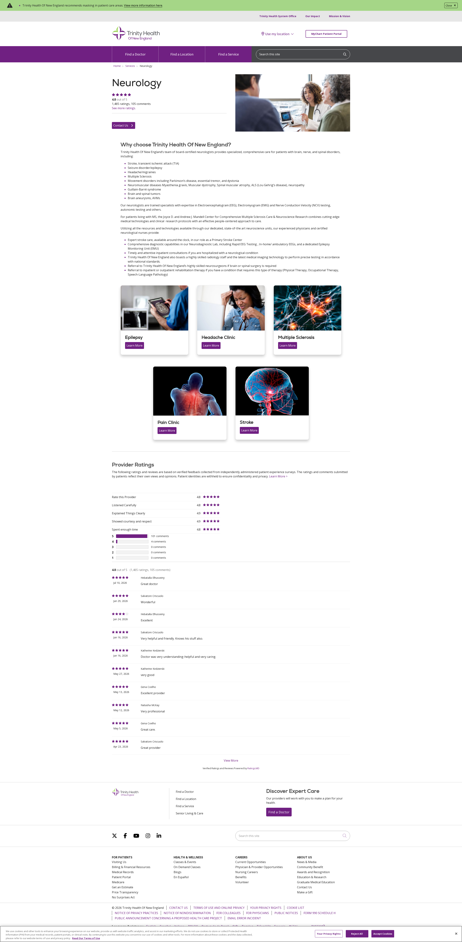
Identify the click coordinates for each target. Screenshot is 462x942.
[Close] (456, 933)
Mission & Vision (339, 16)
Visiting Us (119, 862)
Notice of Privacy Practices (136, 913)
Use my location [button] (277, 34)
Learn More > (278, 476)
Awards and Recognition (313, 872)
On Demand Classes (187, 867)
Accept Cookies (382, 933)
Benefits (241, 877)
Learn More (135, 345)
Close (449, 5)
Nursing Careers (246, 872)
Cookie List (295, 908)
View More (231, 761)
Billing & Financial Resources (131, 867)
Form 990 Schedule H (320, 913)
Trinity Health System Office (277, 16)
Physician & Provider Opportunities (259, 867)
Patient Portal (121, 877)
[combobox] (303, 54)
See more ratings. (124, 108)
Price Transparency (125, 892)
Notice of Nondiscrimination (187, 913)
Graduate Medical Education (316, 882)
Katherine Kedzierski (152, 650)
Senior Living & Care (189, 813)
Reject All (357, 933)
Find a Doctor (135, 54)
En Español (181, 877)
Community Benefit (310, 867)
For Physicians (257, 913)
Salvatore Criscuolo (152, 596)
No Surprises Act (123, 897)
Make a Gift (305, 892)
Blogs (177, 872)
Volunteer (242, 882)
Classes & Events (185, 862)
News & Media (306, 862)
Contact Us (121, 125)
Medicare (118, 882)
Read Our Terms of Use (86, 938)
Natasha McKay (150, 705)
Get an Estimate (122, 887)
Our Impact (312, 16)
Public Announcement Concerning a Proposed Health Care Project (168, 918)
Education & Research (311, 877)
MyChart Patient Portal (326, 34)
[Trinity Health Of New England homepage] (136, 39)
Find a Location (181, 54)
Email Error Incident (244, 918)
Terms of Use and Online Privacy (219, 908)
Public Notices (286, 913)
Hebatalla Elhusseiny (153, 577)
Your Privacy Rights (265, 908)
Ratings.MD (253, 768)
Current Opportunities (250, 862)
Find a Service (228, 54)
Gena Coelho (148, 687)
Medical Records (123, 872)
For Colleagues (228, 913)
